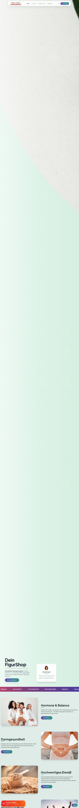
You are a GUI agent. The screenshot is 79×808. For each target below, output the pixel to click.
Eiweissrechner (41, 3)
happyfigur (49, 3)
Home (28, 3)
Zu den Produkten (11, 680)
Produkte (34, 3)
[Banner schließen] (24, 802)
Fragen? (74, 805)
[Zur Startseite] (16, 3)
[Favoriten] (59, 3)
